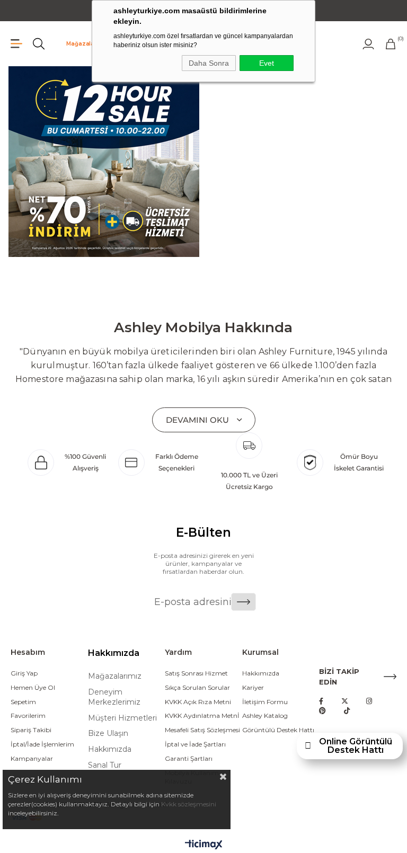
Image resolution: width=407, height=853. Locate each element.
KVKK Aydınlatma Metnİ (202, 715)
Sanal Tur (104, 765)
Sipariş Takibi (31, 730)
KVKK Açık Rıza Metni (198, 702)
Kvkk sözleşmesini (188, 804)
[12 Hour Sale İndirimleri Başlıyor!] (103, 161)
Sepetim (23, 702)
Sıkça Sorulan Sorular (197, 687)
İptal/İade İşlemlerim (42, 744)
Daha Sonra (209, 63)
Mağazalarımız (87, 43)
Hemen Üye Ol (33, 687)
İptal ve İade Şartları (195, 744)
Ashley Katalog (265, 715)
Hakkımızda (109, 749)
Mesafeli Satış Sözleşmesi (202, 730)
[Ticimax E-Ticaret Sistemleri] (204, 845)
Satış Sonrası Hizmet (196, 673)
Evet (266, 63)
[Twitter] (344, 701)
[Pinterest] (322, 710)
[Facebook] (321, 701)
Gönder (243, 602)
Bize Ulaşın (108, 733)
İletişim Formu (265, 702)
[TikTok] (347, 710)
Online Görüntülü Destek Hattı (355, 746)
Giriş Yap (24, 673)
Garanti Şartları (189, 758)
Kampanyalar (32, 758)
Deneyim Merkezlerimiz (114, 697)
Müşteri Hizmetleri (122, 718)
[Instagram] (369, 701)
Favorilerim (28, 715)
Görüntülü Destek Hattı (278, 730)
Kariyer (253, 687)
